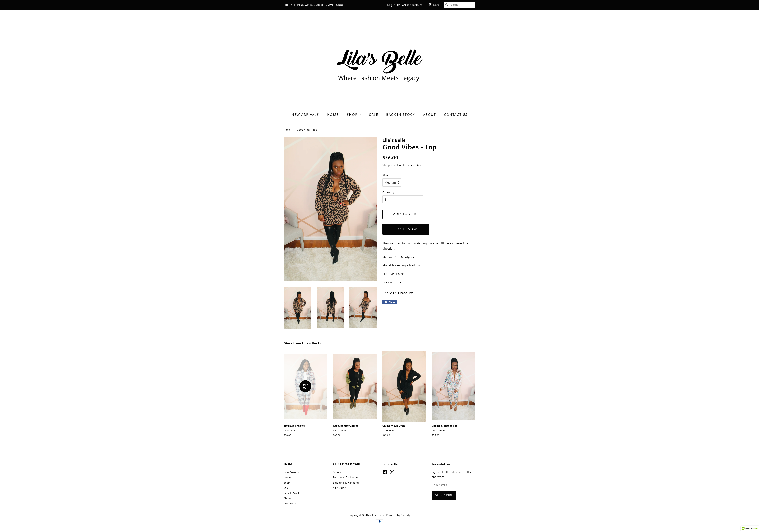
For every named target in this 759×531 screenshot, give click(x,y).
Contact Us (456, 115)
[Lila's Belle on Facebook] (384, 473)
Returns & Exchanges (346, 477)
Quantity (388, 192)
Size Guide (339, 488)
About (429, 115)
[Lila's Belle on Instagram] (392, 473)
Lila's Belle (378, 515)
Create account (412, 5)
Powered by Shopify (398, 515)
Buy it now (405, 229)
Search (337, 472)
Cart (436, 5)
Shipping (388, 165)
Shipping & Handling (346, 482)
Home (333, 115)
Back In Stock (400, 115)
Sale (373, 115)
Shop (353, 115)
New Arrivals (305, 115)
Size (385, 175)
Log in (391, 5)
